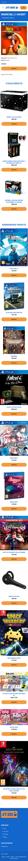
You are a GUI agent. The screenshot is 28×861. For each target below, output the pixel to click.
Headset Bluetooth (14, 596)
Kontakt (8, 856)
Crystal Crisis (14, 727)
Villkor (12, 856)
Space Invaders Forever (14, 658)
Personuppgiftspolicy (20, 856)
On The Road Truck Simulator (14, 312)
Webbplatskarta (14, 858)
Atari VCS (6, 831)
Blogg (5, 837)
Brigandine (14, 356)
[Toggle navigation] (3, 7)
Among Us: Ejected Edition (14, 117)
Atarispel (6, 834)
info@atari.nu (4, 2)
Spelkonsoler (11, 58)
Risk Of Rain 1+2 (14, 268)
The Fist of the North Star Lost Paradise (14, 552)
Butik (23, 7)
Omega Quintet (14, 458)
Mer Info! (14, 68)
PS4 (16, 58)
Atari (5, 828)
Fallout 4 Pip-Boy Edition (14, 407)
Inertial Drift (14, 502)
